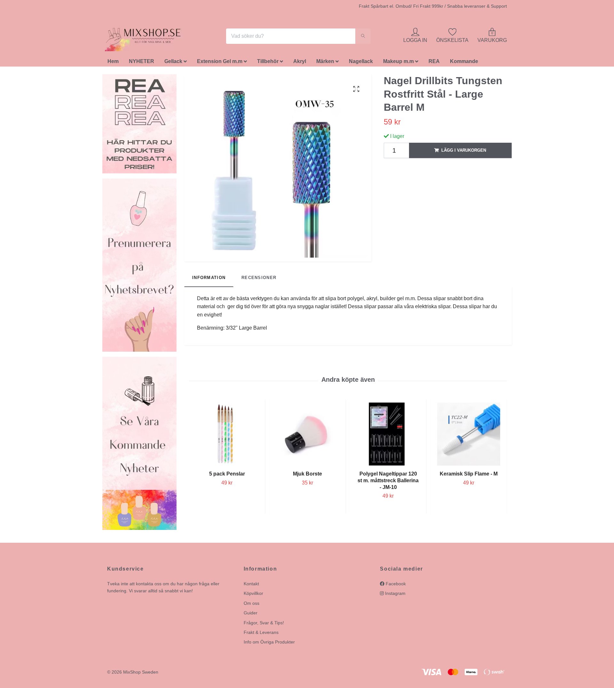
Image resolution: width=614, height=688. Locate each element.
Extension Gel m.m (219, 63)
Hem (113, 63)
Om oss (251, 604)
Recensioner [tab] (258, 279)
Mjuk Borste (307, 475)
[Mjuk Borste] (307, 435)
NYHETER (141, 63)
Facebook (395, 585)
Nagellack (361, 63)
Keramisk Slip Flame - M (469, 475)
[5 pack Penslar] (226, 435)
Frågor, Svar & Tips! (264, 624)
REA (434, 63)
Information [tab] (208, 279)
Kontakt (251, 585)
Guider (250, 614)
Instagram (394, 595)
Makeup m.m (398, 63)
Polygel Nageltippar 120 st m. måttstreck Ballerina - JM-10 (388, 482)
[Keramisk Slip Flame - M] (468, 435)
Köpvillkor (253, 595)
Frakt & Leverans (261, 633)
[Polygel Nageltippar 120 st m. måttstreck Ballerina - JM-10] (388, 435)
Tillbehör (268, 63)
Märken (325, 63)
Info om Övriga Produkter (269, 643)
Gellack (173, 63)
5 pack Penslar (227, 475)
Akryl (299, 63)
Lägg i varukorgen (463, 151)
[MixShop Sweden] (152, 37)
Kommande (464, 63)
